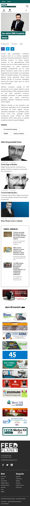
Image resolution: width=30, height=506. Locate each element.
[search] (26, 10)
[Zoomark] (15, 393)
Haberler (18, 476)
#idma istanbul (19, 133)
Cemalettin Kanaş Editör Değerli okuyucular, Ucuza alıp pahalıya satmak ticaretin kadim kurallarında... (14, 197)
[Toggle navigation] (27, 6)
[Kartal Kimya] (15, 326)
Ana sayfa (3, 501)
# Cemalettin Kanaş (10, 129)
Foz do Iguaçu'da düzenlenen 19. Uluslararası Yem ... (18, 278)
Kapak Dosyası (20, 485)
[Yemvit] (15, 402)
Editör (21, 44)
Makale (18, 481)
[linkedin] (12, 466)
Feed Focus (19, 487)
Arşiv (2, 489)
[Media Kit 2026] (15, 431)
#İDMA (6, 133)
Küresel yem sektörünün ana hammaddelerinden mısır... (19, 258)
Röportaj (18, 483)
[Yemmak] (15, 355)
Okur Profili (4, 481)
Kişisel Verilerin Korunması (14, 501)
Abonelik (3, 487)
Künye (2, 478)
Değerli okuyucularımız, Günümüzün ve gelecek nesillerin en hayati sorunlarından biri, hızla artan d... (14, 169)
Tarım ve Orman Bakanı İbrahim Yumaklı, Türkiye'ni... (19, 242)
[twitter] (7, 466)
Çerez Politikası (5, 503)
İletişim (2, 491)
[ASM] (15, 336)
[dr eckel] (15, 364)
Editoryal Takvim (5, 485)
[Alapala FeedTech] (15, 295)
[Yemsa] (15, 412)
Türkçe (9, 1)
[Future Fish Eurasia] (15, 422)
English (3, 1)
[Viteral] (15, 345)
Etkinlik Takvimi (5, 483)
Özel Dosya (19, 478)
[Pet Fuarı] (15, 383)
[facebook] (3, 466)
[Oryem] (15, 374)
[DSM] (15, 307)
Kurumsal (3, 476)
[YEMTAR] (15, 316)
